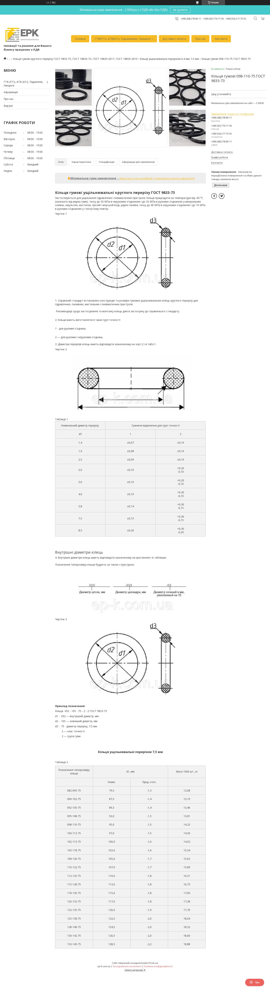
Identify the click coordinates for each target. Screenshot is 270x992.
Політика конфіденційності (158, 966)
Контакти (221, 38)
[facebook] (214, 196)
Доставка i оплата (174, 38)
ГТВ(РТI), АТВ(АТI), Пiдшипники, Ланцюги (123, 38)
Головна (80, 38)
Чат (257, 982)
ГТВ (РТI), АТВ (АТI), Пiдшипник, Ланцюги (23, 83)
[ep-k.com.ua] (22, 35)
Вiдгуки (8, 105)
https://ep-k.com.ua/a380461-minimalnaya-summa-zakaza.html (157, 178)
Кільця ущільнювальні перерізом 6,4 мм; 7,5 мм (169, 59)
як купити (180, 10)
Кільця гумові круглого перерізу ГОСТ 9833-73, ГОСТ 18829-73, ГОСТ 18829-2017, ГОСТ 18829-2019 (75, 59)
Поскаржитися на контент (127, 966)
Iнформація (11, 92)
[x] (221, 196)
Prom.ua (153, 963)
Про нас (200, 38)
